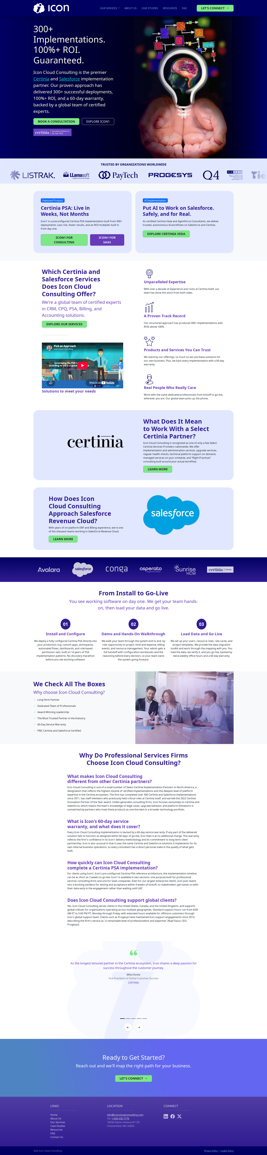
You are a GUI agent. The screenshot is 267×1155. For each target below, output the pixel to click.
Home (53, 1115)
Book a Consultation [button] (56, 121)
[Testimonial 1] (122, 1018)
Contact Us (56, 1137)
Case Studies (150, 8)
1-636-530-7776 (120, 1118)
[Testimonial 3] (133, 1018)
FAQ (184, 8)
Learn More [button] (158, 469)
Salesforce (69, 79)
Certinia (41, 79)
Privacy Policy (211, 1150)
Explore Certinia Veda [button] (166, 234)
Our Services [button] (109, 8)
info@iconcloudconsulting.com (125, 1115)
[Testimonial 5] (144, 1018)
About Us (130, 8)
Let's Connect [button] (213, 8)
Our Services (57, 1122)
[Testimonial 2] (128, 1018)
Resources (170, 8)
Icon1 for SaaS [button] (107, 239)
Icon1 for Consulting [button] (64, 239)
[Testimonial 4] (139, 1018)
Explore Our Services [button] (64, 324)
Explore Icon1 (98, 121)
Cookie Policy (227, 1150)
